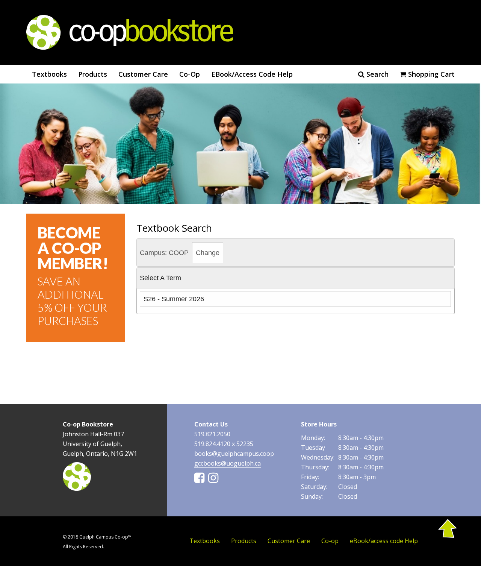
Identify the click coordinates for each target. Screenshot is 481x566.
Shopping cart (430, 74)
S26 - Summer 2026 (174, 299)
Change (207, 252)
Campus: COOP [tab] (179, 252)
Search (377, 74)
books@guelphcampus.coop (234, 453)
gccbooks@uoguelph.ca (227, 463)
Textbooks (49, 74)
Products (92, 74)
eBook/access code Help (252, 74)
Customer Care (143, 74)
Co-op (189, 74)
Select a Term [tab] (160, 278)
